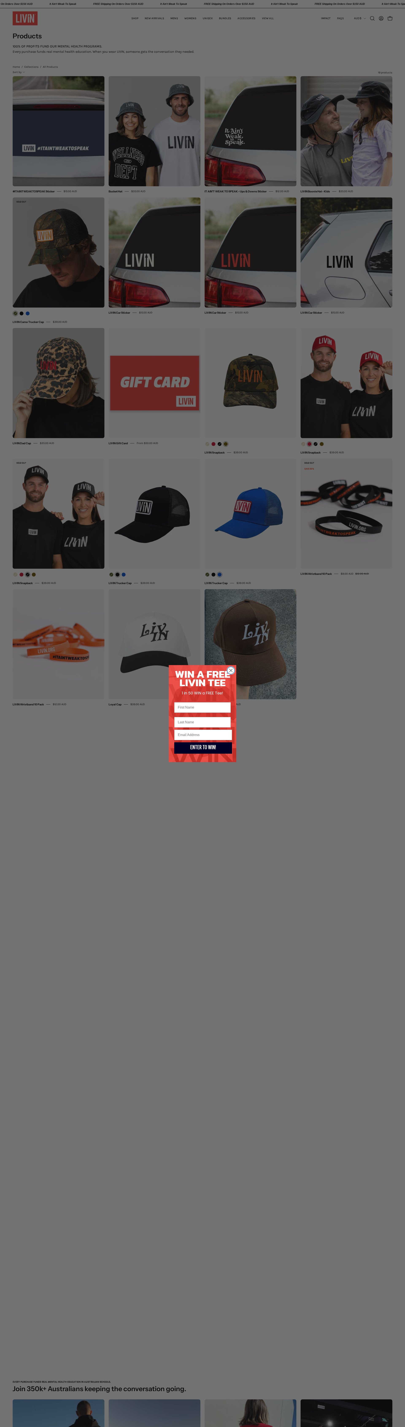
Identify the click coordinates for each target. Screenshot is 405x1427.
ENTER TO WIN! (203, 748)
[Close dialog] (231, 670)
